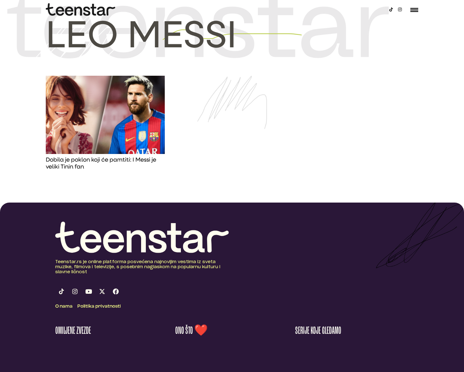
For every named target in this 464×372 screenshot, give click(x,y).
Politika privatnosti (99, 306)
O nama (64, 306)
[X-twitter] (102, 291)
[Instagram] (400, 9)
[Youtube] (88, 291)
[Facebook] (116, 291)
